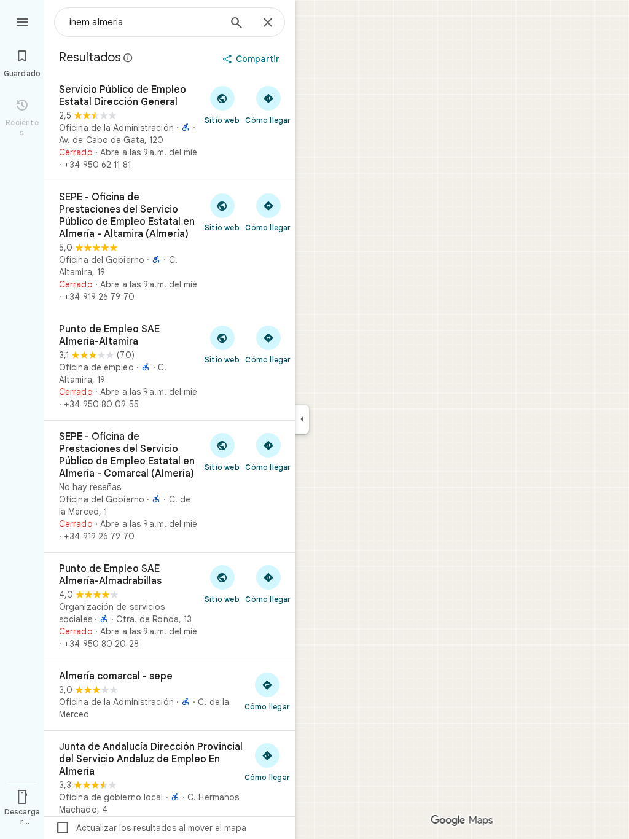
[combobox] (144, 22)
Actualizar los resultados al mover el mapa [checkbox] (150, 828)
